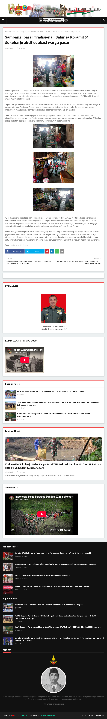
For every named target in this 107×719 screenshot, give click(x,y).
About (91, 715)
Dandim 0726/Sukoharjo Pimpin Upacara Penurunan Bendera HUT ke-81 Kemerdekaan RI (53, 553)
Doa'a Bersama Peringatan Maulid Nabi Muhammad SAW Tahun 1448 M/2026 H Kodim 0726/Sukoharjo (53, 414)
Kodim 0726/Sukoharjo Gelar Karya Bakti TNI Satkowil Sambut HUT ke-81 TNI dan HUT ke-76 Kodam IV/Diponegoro (53, 466)
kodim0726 (11, 48)
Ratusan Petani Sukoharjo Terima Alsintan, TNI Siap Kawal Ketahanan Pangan (51, 391)
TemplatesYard (22, 715)
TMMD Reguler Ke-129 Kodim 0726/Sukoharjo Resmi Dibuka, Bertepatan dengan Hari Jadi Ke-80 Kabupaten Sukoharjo (58, 403)
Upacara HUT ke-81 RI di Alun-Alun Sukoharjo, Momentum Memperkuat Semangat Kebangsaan (56, 564)
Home (7, 31)
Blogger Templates (48, 715)
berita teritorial (16, 245)
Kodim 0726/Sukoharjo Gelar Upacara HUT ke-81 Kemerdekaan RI (42, 575)
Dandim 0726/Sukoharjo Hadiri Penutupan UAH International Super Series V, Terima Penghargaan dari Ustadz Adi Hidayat (59, 639)
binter (13, 31)
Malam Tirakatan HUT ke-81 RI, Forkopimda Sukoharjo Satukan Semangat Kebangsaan (52, 586)
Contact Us (100, 715)
